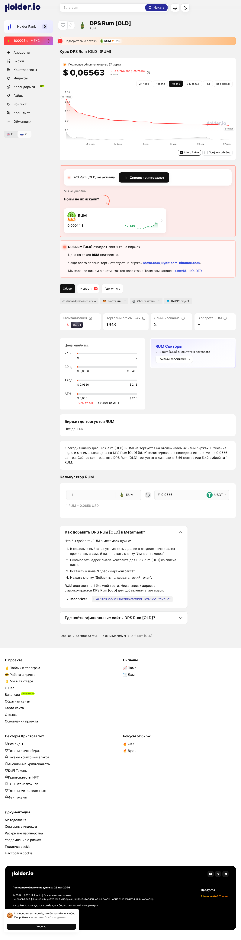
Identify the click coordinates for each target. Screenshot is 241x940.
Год (208, 83)
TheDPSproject (180, 301)
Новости (86, 288)
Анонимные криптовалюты (29, 764)
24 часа (144, 83)
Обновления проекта (21, 721)
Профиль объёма (219, 152)
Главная (66, 636)
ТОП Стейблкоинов (23, 784)
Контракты (114, 301)
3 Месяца (193, 83)
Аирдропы (22, 52)
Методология (15, 820)
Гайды (19, 95)
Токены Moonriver (113, 636)
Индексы (21, 78)
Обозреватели (146, 301)
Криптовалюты (25, 70)
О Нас (9, 688)
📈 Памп (129, 668)
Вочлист (20, 104)
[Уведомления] (175, 7)
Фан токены (17, 797)
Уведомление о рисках (23, 840)
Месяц (176, 83)
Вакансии (12, 694)
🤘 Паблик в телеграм (22, 668)
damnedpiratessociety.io (81, 301)
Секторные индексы (21, 826)
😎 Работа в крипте (20, 675)
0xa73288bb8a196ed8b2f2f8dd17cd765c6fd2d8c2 (132, 599)
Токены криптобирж (24, 751)
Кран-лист (22, 113)
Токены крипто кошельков (29, 757)
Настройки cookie (19, 853)
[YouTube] (210, 874)
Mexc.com (151, 263)
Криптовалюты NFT (23, 777)
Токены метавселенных (27, 791)
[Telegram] (218, 874)
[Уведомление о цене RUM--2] (71, 25)
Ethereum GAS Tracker (215, 896)
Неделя (160, 83)
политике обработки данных (48, 917)
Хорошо (41, 926)
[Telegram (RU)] (225, 874)
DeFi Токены (17, 771)
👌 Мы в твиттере (19, 681)
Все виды (15, 744)
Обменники (22, 121)
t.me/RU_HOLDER (188, 271)
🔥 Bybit (129, 751)
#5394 (76, 324)
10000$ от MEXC (27, 41)
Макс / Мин (191, 152)
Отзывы (11, 715)
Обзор (67, 288)
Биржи (19, 61)
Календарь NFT (26, 87)
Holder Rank (26, 26)
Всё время (223, 83)
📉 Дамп (130, 675)
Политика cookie (18, 847)
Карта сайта (14, 708)
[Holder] (23, 873)
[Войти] (185, 7)
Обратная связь (17, 701)
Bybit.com (169, 263)
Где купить (112, 288)
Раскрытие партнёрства (24, 833)
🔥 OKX (128, 744)
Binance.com (189, 263)
